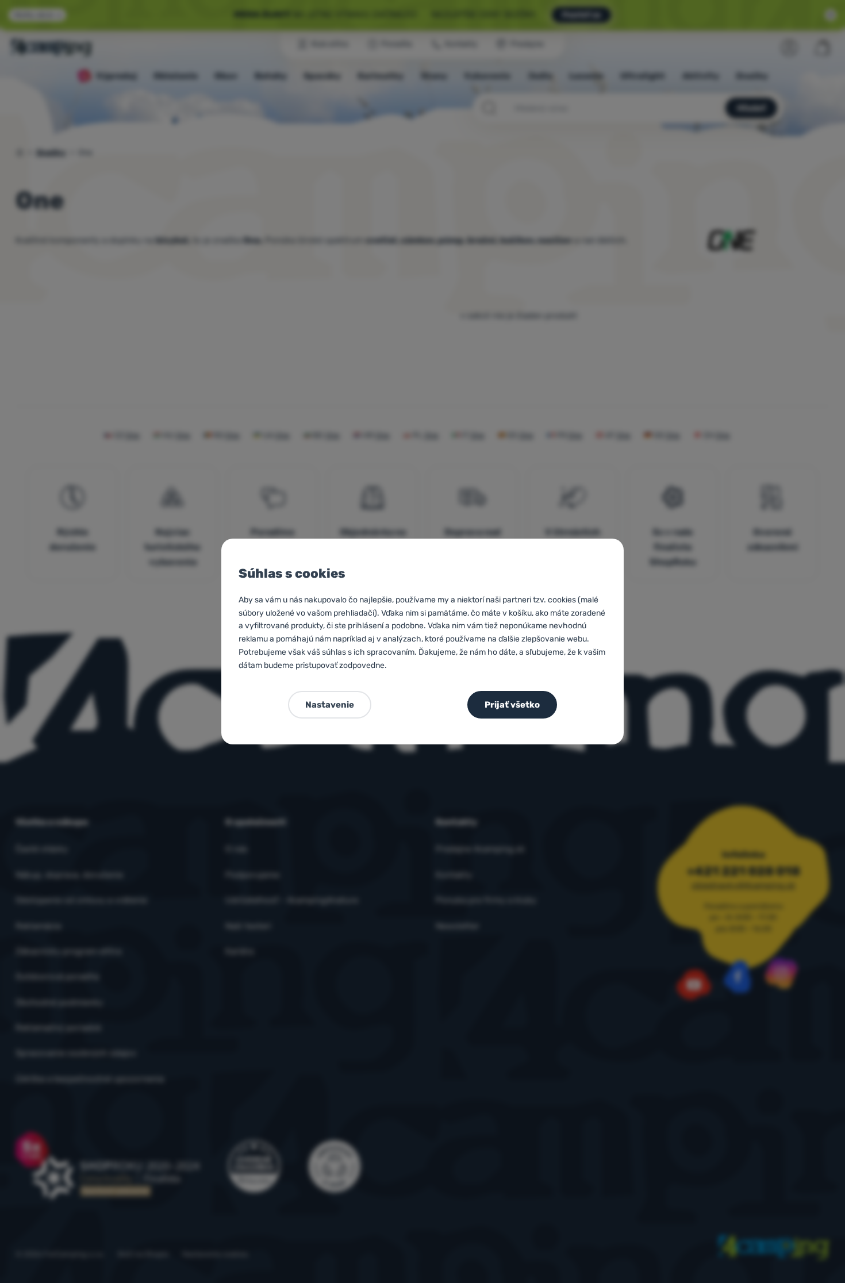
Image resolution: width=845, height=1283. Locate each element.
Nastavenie (329, 705)
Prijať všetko (512, 705)
